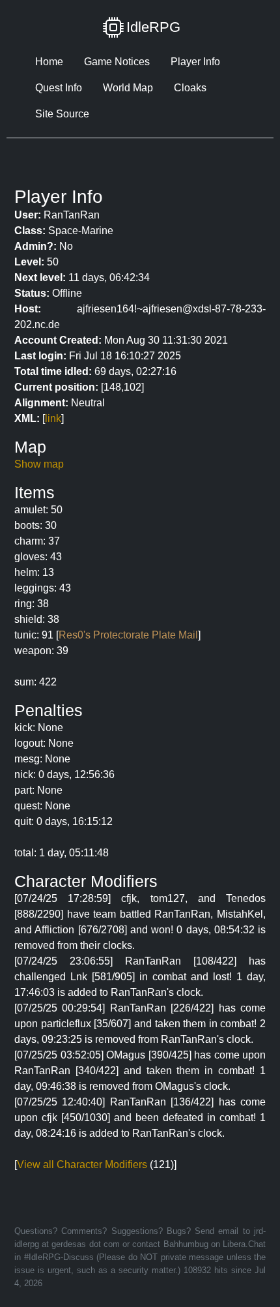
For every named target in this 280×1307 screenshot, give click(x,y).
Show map (39, 464)
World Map (128, 87)
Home (49, 61)
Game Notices (117, 61)
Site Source (62, 113)
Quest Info (58, 87)
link (53, 418)
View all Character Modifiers (82, 1164)
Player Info (195, 61)
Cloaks (190, 87)
